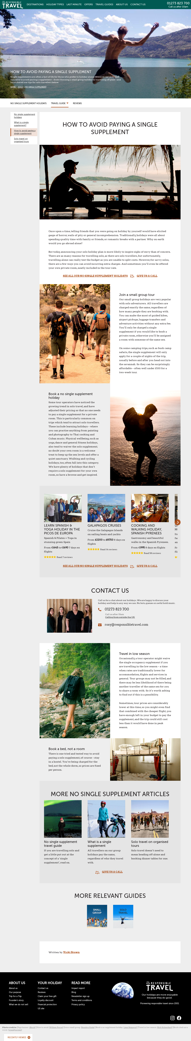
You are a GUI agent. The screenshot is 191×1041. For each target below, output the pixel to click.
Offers (88, 4)
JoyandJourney (14, 1030)
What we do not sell (18, 1004)
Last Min (74, 4)
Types (55, 4)
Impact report (78, 988)
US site (41, 1008)
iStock (32, 1027)
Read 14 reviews (108, 549)
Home (13, 87)
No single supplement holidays (24, 116)
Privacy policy (78, 1004)
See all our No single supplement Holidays (95, 276)
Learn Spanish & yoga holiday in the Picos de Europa (62, 529)
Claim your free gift (47, 996)
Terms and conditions (81, 1000)
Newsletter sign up (80, 996)
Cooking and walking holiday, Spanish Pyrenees (146, 529)
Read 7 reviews (65, 557)
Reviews (77, 103)
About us (13, 988)
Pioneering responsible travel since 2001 (159, 1003)
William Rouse (56, 1027)
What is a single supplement (99, 844)
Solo (20, 87)
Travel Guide (58, 103)
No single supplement (35, 87)
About (122, 4)
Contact (137, 4)
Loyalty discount (45, 1000)
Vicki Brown (71, 952)
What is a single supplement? (21, 124)
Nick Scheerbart (164, 1027)
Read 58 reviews (152, 553)
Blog (73, 992)
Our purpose (15, 992)
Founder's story (16, 1000)
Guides (104, 4)
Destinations (35, 4)
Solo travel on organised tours (21, 140)
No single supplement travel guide (60, 844)
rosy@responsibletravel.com (126, 624)
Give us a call (147, 276)
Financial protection (47, 1004)
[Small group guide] (97, 918)
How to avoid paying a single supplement (24, 132)
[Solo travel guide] (123, 918)
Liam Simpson (130, 1027)
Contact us (43, 988)
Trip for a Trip (15, 996)
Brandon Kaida (87, 1027)
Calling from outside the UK (120, 617)
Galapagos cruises (104, 525)
